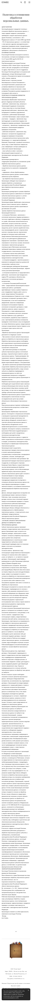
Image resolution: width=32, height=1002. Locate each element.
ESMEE (5, 2)
